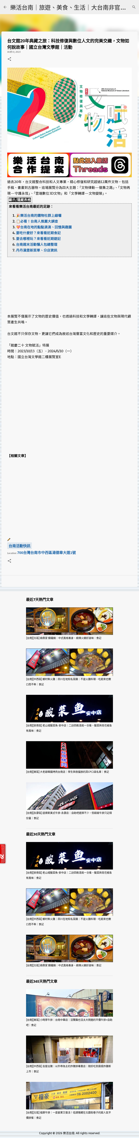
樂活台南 (69, 1133)
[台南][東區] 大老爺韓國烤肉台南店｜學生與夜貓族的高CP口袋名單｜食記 (67, 771)
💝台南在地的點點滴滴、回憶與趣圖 (44, 227)
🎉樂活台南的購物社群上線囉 (39, 215)
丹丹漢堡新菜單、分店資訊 (36, 250)
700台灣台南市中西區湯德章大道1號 (46, 553)
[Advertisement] (69, 282)
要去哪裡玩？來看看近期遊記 (38, 239)
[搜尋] (134, 7)
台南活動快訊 (19, 546)
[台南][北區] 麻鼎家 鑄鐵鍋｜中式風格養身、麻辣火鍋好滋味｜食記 (63, 638)
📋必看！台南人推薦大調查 (37, 221)
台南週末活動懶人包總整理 (36, 244)
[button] (9, 59)
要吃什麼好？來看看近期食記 (38, 233)
